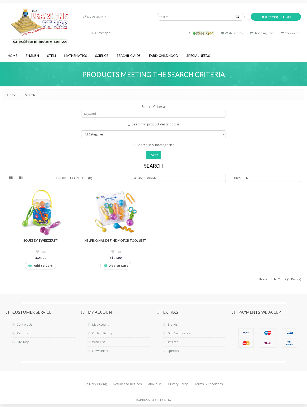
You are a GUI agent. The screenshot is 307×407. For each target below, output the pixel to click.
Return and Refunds (127, 384)
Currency (99, 33)
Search (30, 95)
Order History (102, 333)
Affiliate (172, 342)
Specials (173, 351)
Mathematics (75, 55)
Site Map (23, 342)
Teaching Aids (129, 55)
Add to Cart (43, 265)
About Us (155, 384)
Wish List (98, 342)
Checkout (291, 33)
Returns (22, 333)
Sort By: (138, 177)
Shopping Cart (263, 33)
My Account (95, 16)
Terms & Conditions (208, 384)
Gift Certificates (178, 333)
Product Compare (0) (74, 178)
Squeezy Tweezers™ (40, 240)
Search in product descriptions (155, 124)
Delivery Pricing (95, 384)
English (32, 55)
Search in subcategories (155, 145)
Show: (237, 177)
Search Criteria (153, 107)
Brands (172, 324)
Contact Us (25, 324)
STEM (51, 55)
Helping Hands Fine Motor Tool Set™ (115, 240)
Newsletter (100, 351)
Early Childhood (163, 55)
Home (12, 55)
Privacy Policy (178, 384)
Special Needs (198, 55)
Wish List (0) (233, 33)
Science (101, 55)
